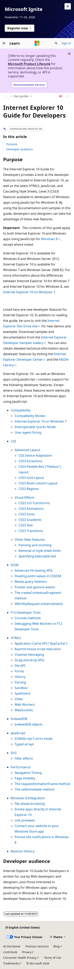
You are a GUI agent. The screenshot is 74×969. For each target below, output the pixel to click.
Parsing (20, 682)
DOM (15, 565)
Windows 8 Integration (28, 798)
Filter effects (24, 758)
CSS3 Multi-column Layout (38, 483)
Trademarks (11, 963)
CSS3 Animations (31, 508)
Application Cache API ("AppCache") (41, 643)
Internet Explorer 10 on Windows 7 (29, 292)
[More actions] (67, 96)
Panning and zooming (35, 545)
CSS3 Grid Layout (31, 477)
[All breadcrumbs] (6, 96)
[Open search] (56, 43)
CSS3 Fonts (27, 514)
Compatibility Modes (30, 416)
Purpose (11, 144)
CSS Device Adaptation (35, 455)
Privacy (26, 952)
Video (19, 699)
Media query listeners (31, 581)
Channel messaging (29, 654)
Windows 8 (49, 239)
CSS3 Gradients (30, 520)
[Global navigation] (4, 43)
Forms (19, 671)
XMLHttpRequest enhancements (39, 604)
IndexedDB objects (29, 724)
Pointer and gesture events (35, 587)
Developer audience (19, 149)
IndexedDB (19, 719)
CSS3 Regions (29, 489)
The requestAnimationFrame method (42, 784)
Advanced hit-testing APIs (34, 570)
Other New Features (30, 539)
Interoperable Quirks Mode (35, 427)
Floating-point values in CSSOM (38, 576)
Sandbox (21, 688)
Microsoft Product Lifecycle (29, 64)
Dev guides (21, 96)
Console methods (28, 618)
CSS (13, 441)
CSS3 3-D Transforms (34, 503)
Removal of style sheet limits (40, 550)
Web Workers (25, 704)
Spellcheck (22, 693)
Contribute (10, 952)
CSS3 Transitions (31, 531)
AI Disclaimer (12, 946)
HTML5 (16, 638)
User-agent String (28, 432)
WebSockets (24, 710)
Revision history (22, 851)
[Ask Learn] (60, 96)
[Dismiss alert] (68, 6)
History (20, 677)
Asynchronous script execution (38, 649)
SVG (14, 753)
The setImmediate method (34, 789)
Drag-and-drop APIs (29, 660)
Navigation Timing (28, 773)
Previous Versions (37, 946)
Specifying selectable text (37, 556)
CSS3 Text (26, 525)
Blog (56, 946)
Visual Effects (24, 497)
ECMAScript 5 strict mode (33, 738)
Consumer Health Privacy (19, 957)
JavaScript (18, 733)
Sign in (66, 43)
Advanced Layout (27, 450)
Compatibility (20, 410)
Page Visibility (25, 778)
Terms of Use (52, 957)
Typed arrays (24, 744)
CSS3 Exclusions (30, 461)
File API (20, 665)
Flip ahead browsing (30, 803)
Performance (20, 767)
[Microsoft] (37, 43)
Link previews (25, 820)
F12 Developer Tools (26, 612)
